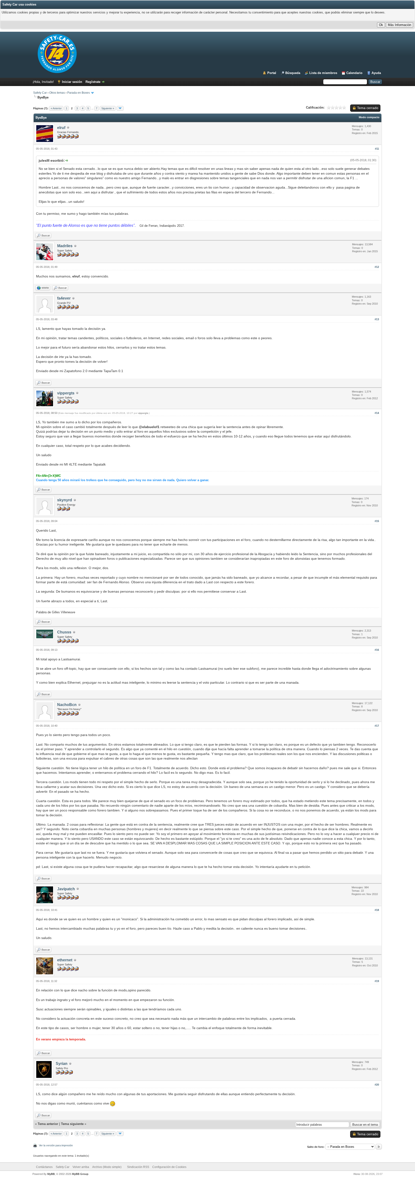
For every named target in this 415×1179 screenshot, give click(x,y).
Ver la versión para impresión (56, 1145)
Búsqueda (292, 73)
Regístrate (92, 82)
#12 (377, 266)
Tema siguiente (72, 1124)
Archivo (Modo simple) (107, 1167)
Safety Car (40, 92)
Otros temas (57, 92)
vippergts (65, 393)
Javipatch (66, 889)
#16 (377, 649)
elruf (61, 128)
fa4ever (64, 298)
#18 (377, 910)
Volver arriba (81, 1167)
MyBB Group (80, 1174)
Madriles (65, 246)
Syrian (61, 1064)
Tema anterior (48, 1124)
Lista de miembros (323, 73)
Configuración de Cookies (169, 1167)
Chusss (64, 632)
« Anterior (56, 108)
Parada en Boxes (78, 92)
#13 (377, 319)
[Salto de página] (120, 108)
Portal (271, 73)
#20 (377, 1084)
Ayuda (376, 73)
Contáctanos (44, 1167)
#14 (377, 412)
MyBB (51, 1174)
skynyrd (64, 500)
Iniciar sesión (72, 82)
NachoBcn (67, 705)
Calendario (354, 73)
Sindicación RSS (138, 1167)
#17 (377, 725)
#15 (377, 521)
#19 (377, 981)
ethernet (64, 960)
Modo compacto (369, 117)
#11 (377, 148)
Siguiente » (107, 108)
